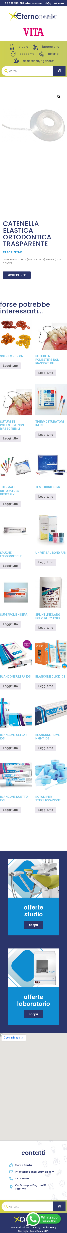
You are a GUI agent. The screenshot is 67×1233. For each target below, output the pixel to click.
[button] (58, 96)
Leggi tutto (10, 365)
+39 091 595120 (13, 3)
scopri (33, 925)
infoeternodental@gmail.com (44, 3)
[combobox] (27, 71)
